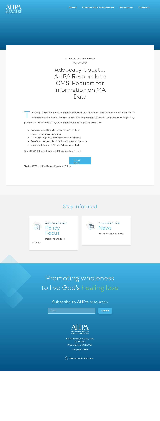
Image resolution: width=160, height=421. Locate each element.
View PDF (76, 161)
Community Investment (98, 7)
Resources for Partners (81, 358)
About (73, 7)
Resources (126, 7)
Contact (144, 7)
